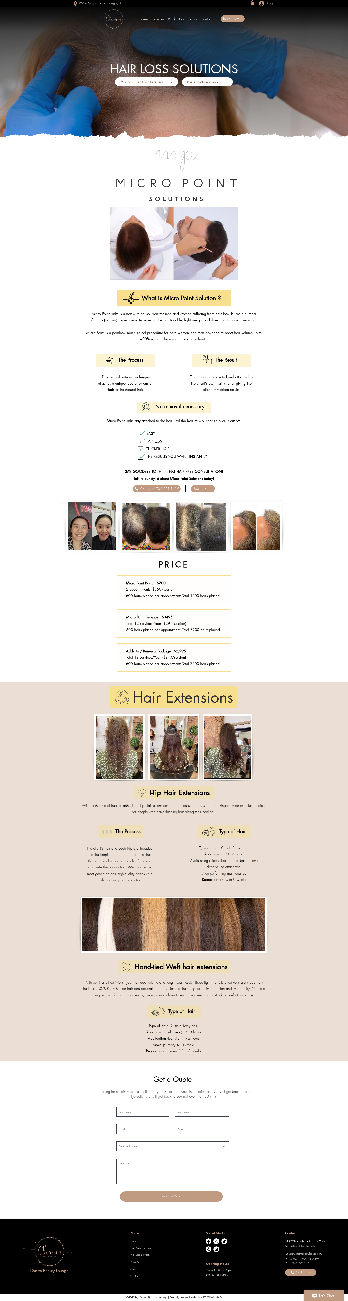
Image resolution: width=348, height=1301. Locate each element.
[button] (158, 19)
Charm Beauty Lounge (153, 1297)
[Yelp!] (208, 1249)
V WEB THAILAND (209, 1297)
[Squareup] (216, 1249)
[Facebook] (208, 1241)
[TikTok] (224, 1241)
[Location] (75, 3)
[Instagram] (216, 1241)
